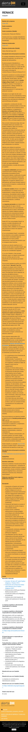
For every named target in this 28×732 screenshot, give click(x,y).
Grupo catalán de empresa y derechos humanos (13, 715)
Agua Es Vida (21, 444)
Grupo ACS (5, 23)
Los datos (4, 718)
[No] (26, 726)
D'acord (14, 729)
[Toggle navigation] (23, 3)
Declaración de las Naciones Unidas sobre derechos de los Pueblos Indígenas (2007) (14, 586)
